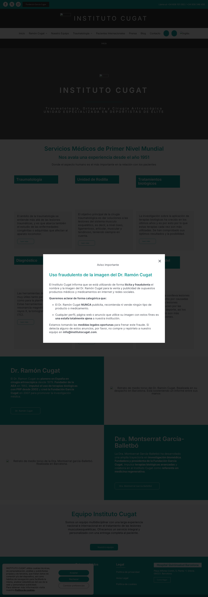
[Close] (159, 261)
